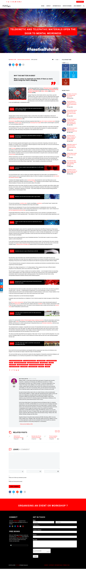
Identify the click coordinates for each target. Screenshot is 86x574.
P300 (17, 321)
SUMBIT (35, 556)
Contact (48, 5)
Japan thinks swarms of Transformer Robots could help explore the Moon (72, 146)
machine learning (31, 180)
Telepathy (47, 366)
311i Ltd (17, 565)
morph (53, 121)
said (34, 181)
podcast (31, 89)
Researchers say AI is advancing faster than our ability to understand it (72, 171)
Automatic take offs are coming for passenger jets (36, 438)
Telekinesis (41, 366)
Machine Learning (44, 362)
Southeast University (33, 366)
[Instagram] (12, 1)
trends (42, 91)
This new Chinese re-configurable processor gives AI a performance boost (71, 103)
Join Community (77, 5)
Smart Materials (24, 366)
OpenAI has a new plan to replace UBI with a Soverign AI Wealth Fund (72, 130)
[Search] (84, 6)
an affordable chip (26, 244)
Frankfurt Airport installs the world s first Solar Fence (72, 155)
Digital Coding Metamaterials (33, 362)
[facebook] (10, 526)
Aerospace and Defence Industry (15, 360)
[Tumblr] (14, 370)
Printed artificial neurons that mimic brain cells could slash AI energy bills (72, 112)
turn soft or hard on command (46, 121)
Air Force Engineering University (15, 210)
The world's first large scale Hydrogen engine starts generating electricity (71, 163)
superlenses (39, 203)
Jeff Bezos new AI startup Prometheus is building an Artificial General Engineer (71, 137)
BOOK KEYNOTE (80, 1)
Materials (51, 362)
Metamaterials (12, 121)
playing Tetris (17, 303)
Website (35, 534)
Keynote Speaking (67, 5)
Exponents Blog (57, 5)
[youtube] (23, 526)
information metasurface (47, 323)
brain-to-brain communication (17, 302)
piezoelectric (48, 364)
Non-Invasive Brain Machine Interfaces (36, 364)
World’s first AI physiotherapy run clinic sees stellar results (18, 438)
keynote (53, 91)
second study (12, 154)
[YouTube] (15, 1)
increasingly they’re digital (35, 122)
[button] (56, 431)
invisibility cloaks (17, 122)
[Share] (17, 1)
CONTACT (46, 565)
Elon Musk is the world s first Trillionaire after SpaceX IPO (72, 95)
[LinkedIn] (8, 1)
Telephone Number (37, 529)
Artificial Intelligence (41, 360)
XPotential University (54, 89)
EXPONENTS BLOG (58, 565)
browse (30, 92)
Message (35, 539)
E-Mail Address (36, 525)
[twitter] (20, 526)
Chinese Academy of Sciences (20, 362)
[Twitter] (10, 1)
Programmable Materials (14, 366)
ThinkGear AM (19, 244)
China (24, 210)
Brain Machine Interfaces (51, 360)
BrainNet (40, 303)
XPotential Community (48, 88)
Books (42, 5)
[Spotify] (19, 1)
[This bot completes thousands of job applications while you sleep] (46, 437)
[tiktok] (17, 526)
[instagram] (12, 526)
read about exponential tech (33, 91)
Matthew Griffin (13, 59)
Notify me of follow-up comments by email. (18, 477)
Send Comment (14, 486)
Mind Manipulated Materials (16, 118)
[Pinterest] (13, 370)
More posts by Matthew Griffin (26, 424)
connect (46, 91)
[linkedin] (15, 526)
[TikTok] (21, 1)
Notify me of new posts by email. (15, 481)
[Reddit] (18, 370)
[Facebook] (7, 1)
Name (34, 520)
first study (13, 148)
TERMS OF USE (66, 565)
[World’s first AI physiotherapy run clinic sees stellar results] (11, 437)
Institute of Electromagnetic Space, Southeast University (31, 320)
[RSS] (14, 1)
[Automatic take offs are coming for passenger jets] (29, 437)
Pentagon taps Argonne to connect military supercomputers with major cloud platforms (71, 121)
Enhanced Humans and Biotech (23, 59)
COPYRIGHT (51, 565)
